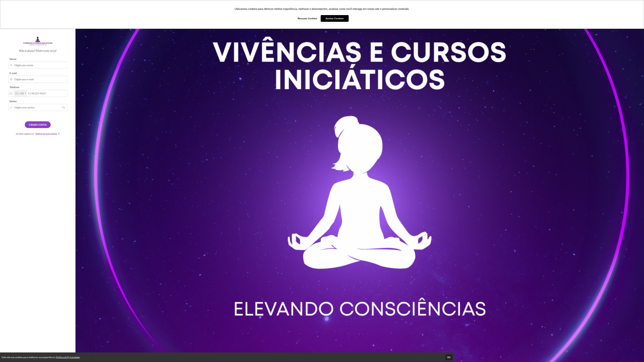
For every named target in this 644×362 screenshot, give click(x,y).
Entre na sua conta (46, 133)
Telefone (14, 87)
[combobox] (20, 93)
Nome (13, 59)
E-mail (13, 73)
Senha (13, 101)
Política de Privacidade (68, 357)
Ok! (449, 357)
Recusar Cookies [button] (307, 18)
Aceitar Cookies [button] (335, 18)
